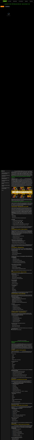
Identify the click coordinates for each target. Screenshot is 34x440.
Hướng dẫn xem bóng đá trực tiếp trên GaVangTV (6, 185)
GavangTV (5, 1)
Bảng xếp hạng (15, 1)
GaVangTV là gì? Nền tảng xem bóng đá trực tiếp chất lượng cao (5, 173)
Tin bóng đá (31, 1)
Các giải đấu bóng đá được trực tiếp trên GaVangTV (5, 180)
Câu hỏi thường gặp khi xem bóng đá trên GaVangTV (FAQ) (5, 188)
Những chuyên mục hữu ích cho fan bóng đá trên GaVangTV (5, 178)
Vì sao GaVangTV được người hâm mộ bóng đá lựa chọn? (6, 175)
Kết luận (2, 190)
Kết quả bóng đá (21, 1)
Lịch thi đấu (9, 1)
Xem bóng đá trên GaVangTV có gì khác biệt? (5, 183)
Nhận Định (26, 1)
